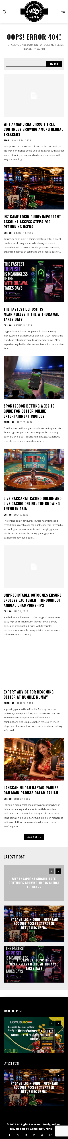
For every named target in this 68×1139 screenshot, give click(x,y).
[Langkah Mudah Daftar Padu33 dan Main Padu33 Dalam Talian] (34, 759)
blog (6, 140)
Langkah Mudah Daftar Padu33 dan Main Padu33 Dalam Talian (31, 790)
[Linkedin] (26, 1135)
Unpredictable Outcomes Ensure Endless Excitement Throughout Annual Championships (32, 600)
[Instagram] (18, 1135)
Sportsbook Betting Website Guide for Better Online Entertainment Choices (29, 411)
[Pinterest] (34, 1135)
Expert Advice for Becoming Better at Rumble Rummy (29, 694)
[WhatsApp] (50, 1135)
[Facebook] (9, 1135)
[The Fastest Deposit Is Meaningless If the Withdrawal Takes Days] (34, 280)
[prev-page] (51, 871)
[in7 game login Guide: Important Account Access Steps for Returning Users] (34, 188)
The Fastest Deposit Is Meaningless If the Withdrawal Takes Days (31, 314)
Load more (33, 836)
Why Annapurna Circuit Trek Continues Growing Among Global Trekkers (33, 129)
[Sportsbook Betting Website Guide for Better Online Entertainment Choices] (34, 377)
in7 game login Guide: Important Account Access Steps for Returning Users (32, 221)
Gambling (9, 422)
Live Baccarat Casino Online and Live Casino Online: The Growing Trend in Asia (33, 503)
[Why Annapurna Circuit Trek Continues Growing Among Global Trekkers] (34, 95)
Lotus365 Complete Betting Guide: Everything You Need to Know (34, 1035)
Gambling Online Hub (44, 1128)
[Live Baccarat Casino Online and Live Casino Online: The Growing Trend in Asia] (34, 470)
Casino (8, 233)
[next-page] (58, 871)
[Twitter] (42, 1135)
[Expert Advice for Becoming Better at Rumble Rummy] (34, 663)
